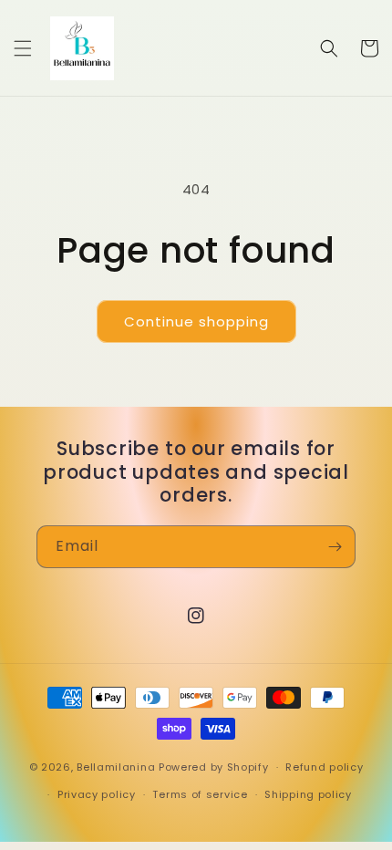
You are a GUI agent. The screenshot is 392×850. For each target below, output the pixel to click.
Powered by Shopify (214, 767)
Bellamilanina (116, 767)
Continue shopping (196, 321)
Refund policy (324, 767)
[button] (23, 48)
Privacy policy (96, 794)
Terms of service (199, 794)
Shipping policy (308, 794)
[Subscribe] (335, 546)
